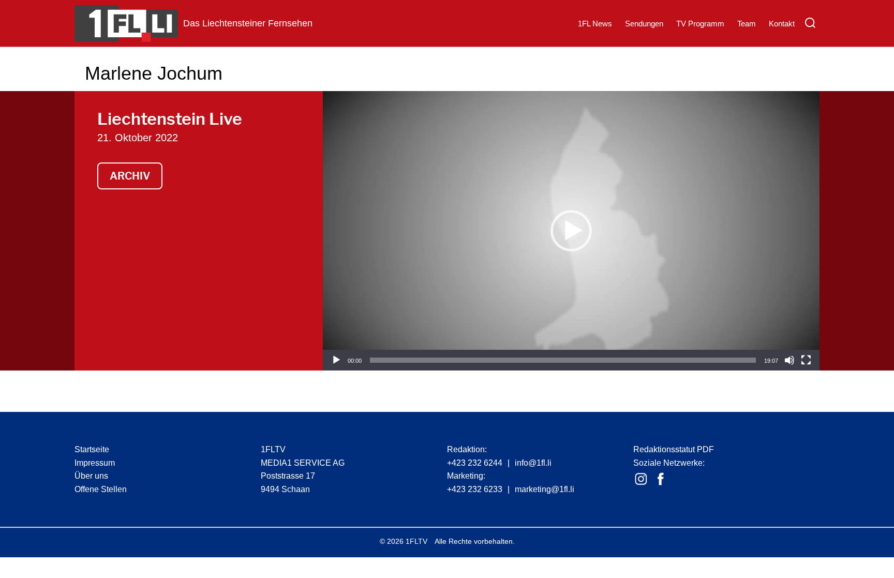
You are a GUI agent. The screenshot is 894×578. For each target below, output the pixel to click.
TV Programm (700, 23)
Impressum (94, 462)
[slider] (563, 360)
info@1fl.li (533, 462)
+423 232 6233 (474, 489)
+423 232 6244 (474, 462)
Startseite (91, 449)
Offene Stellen (100, 489)
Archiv (130, 176)
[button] (571, 230)
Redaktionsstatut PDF (673, 449)
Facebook (660, 479)
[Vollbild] (806, 360)
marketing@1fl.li (544, 489)
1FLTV (416, 541)
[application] (571, 230)
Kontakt (782, 23)
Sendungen (644, 23)
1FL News (595, 23)
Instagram (641, 479)
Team (746, 23)
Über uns (91, 475)
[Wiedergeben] (336, 360)
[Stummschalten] (789, 360)
